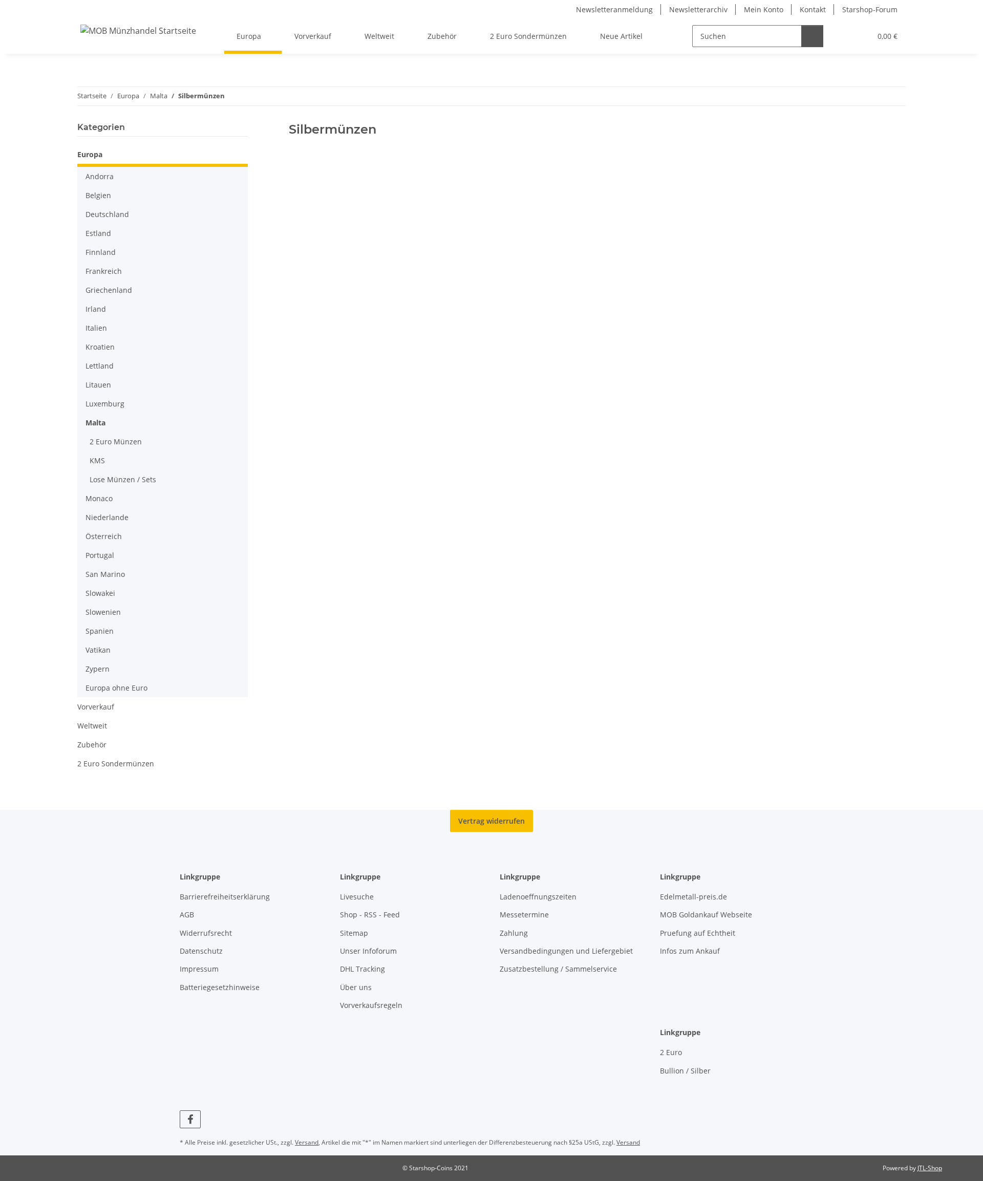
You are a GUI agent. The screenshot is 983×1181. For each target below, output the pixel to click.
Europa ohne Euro (116, 688)
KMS (97, 460)
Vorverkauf (95, 707)
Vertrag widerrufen (491, 821)
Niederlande (107, 517)
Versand (306, 1142)
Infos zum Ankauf (690, 951)
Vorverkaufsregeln (371, 1005)
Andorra (100, 176)
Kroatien (100, 347)
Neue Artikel (621, 36)
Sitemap (354, 933)
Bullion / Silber (685, 1071)
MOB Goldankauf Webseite (706, 914)
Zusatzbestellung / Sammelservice (558, 969)
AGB (187, 914)
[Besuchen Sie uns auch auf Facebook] (190, 1119)
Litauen (98, 385)
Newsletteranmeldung (614, 9)
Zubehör (91, 744)
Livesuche (357, 896)
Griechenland (109, 290)
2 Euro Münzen (116, 441)
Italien (96, 328)
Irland (96, 309)
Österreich (104, 536)
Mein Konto (763, 9)
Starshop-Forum (869, 9)
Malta (95, 422)
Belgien (98, 195)
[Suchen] (812, 36)
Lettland (100, 366)
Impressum (199, 969)
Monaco (99, 498)
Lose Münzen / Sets (123, 479)
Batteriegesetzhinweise (220, 987)
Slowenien (103, 612)
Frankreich (104, 271)
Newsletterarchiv (698, 9)
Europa (89, 154)
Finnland (101, 252)
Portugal (100, 555)
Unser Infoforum (368, 951)
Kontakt (813, 9)
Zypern (98, 669)
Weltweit (92, 726)
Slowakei (100, 593)
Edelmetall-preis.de (693, 896)
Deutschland (107, 214)
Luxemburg (105, 404)
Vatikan (98, 650)
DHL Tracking (362, 969)
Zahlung (514, 933)
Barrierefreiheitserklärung (225, 896)
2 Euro (671, 1052)
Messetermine (524, 914)
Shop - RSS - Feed (370, 914)
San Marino (105, 574)
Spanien (100, 631)
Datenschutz (201, 951)
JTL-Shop (929, 1168)
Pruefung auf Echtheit (697, 933)
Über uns (356, 987)
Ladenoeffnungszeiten (538, 896)
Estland (98, 233)
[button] (842, 36)
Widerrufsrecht (206, 933)
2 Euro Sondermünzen (115, 763)
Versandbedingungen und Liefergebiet (566, 951)
